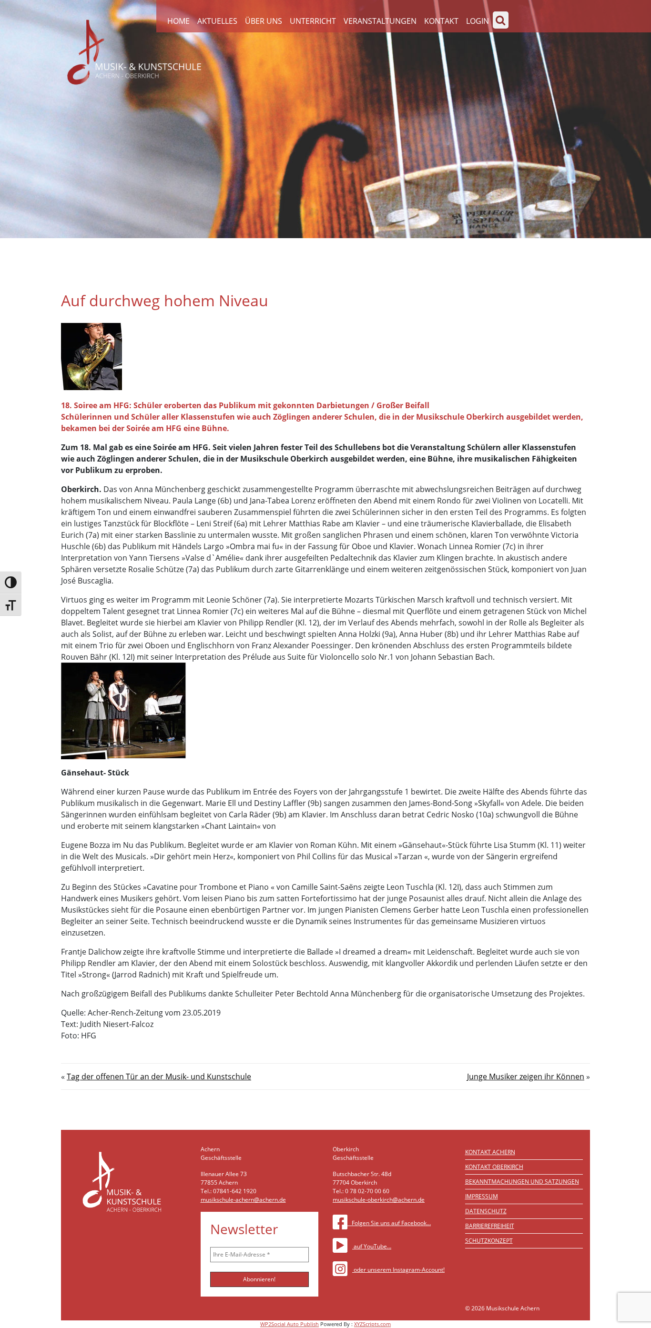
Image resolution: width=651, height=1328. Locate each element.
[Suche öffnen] (501, 20)
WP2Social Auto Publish (289, 1324)
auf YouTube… (371, 1246)
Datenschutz (486, 1211)
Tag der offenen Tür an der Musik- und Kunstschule (159, 1076)
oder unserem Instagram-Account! (398, 1270)
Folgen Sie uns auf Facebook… (389, 1223)
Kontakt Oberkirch (494, 1167)
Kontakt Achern (490, 1152)
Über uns (263, 21)
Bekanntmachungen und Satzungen (522, 1181)
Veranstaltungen (380, 21)
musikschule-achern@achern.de (243, 1200)
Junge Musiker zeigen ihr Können (525, 1076)
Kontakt (441, 21)
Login (477, 21)
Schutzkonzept (489, 1241)
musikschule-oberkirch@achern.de (379, 1200)
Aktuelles (217, 21)
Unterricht (313, 21)
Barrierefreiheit (489, 1226)
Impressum (481, 1196)
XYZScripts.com (372, 1324)
